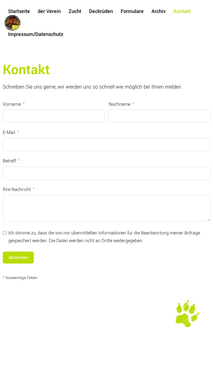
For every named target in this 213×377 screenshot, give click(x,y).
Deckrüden (101, 11)
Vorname (12, 104)
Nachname (119, 104)
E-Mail (9, 132)
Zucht (75, 11)
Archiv (158, 11)
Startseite (19, 11)
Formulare (132, 11)
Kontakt (182, 11)
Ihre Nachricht (17, 189)
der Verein (49, 11)
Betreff (9, 161)
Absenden (18, 257)
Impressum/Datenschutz (35, 34)
